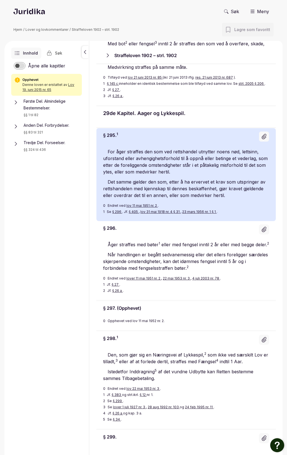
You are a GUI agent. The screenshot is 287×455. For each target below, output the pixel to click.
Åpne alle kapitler (46, 66)
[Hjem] (29, 11)
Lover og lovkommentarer (47, 29)
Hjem (17, 29)
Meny (263, 11)
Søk (235, 11)
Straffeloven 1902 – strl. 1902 (95, 29)
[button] (85, 52)
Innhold (30, 53)
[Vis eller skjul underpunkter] (15, 102)
